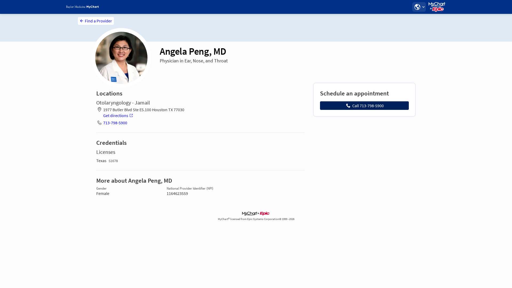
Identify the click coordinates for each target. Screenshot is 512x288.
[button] (419, 7)
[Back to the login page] (82, 7)
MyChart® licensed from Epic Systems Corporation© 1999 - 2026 (256, 219)
